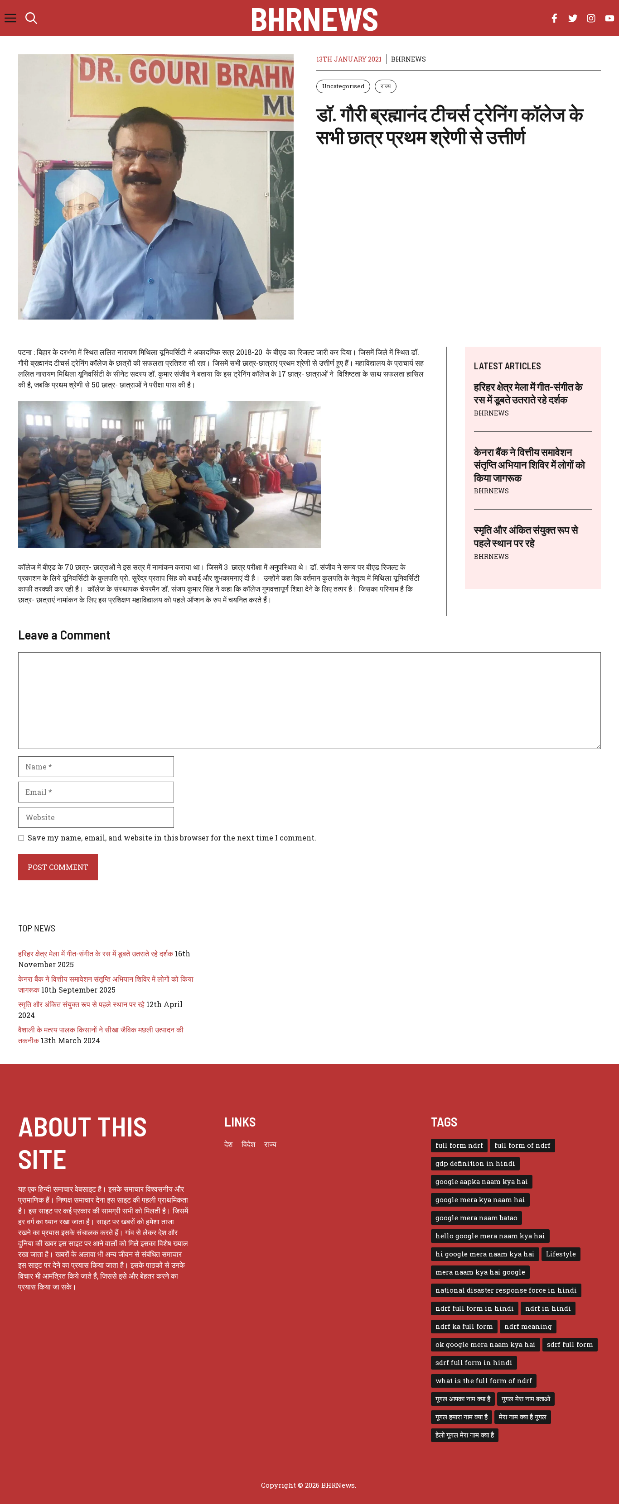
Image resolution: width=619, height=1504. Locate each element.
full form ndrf (459, 1145)
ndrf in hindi (548, 1308)
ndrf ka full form (464, 1326)
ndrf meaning (528, 1326)
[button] (31, 18)
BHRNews (314, 18)
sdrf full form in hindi (474, 1362)
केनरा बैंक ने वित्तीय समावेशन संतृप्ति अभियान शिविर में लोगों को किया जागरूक (529, 464)
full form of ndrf (522, 1145)
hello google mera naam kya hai (490, 1236)
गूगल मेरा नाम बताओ (526, 1398)
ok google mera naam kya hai (485, 1344)
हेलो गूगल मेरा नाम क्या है (464, 1435)
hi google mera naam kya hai (485, 1254)
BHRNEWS (408, 59)
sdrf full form (570, 1344)
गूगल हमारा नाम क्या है (461, 1417)
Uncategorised (343, 86)
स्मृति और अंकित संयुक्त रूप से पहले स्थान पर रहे (81, 1004)
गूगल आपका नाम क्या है (462, 1398)
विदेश (248, 1144)
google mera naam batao (476, 1217)
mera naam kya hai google (480, 1272)
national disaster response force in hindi (506, 1290)
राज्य (386, 86)
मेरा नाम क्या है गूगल (522, 1417)
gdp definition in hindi (475, 1163)
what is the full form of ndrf (483, 1380)
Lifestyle (561, 1254)
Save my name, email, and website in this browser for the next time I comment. (172, 837)
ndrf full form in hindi (474, 1308)
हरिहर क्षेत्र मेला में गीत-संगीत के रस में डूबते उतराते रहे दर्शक (95, 953)
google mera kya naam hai (480, 1199)
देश (228, 1144)
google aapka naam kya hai (481, 1181)
